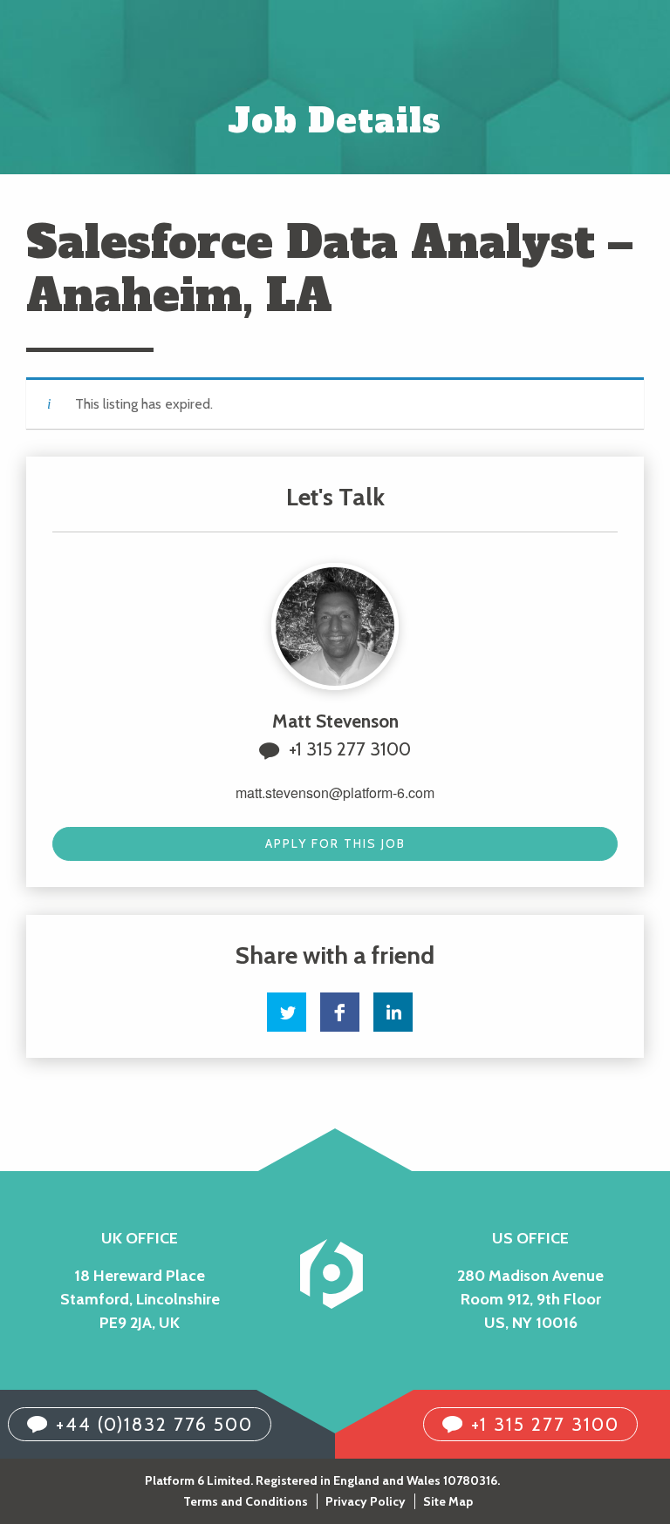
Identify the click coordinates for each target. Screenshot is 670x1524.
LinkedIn (393, 1012)
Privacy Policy (365, 1501)
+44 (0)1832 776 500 (154, 1424)
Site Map (448, 1501)
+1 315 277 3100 (350, 749)
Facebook (339, 1012)
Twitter (286, 1012)
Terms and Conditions (245, 1501)
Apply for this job (335, 843)
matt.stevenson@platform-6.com (335, 792)
